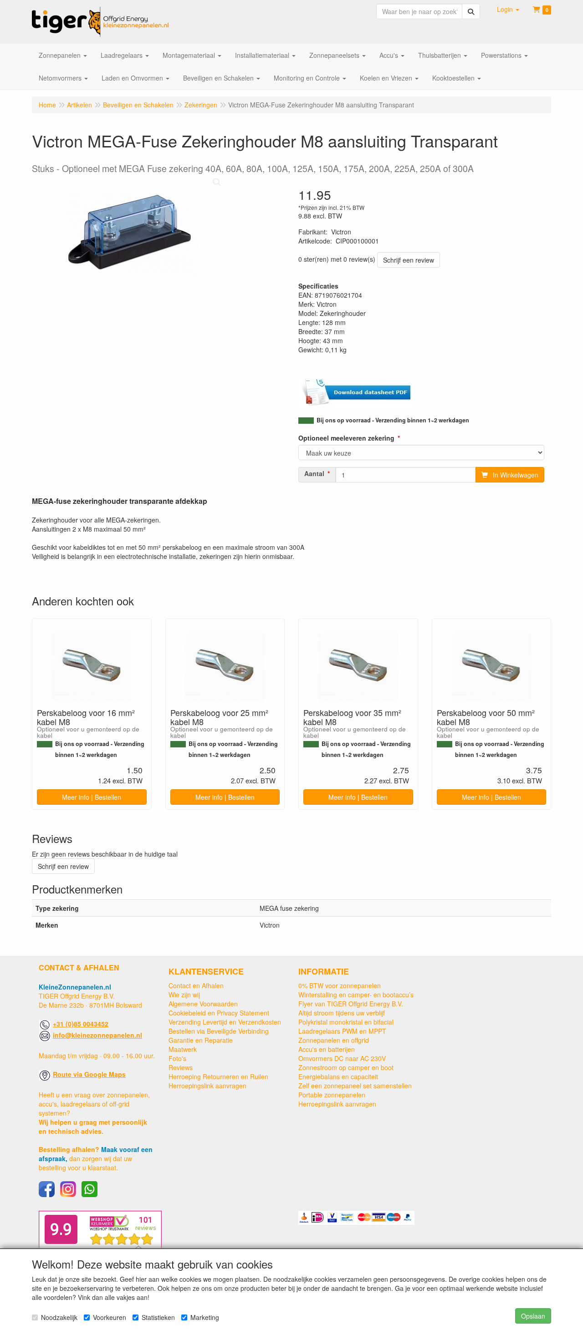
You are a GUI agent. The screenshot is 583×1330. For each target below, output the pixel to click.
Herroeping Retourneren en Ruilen (218, 1076)
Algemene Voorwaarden (203, 1003)
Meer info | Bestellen (91, 797)
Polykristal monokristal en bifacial (346, 1021)
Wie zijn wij (184, 994)
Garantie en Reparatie (201, 1040)
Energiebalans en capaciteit (338, 1076)
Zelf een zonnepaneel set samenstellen (355, 1085)
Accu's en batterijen (326, 1049)
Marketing (204, 1317)
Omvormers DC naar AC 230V (342, 1058)
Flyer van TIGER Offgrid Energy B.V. (350, 1003)
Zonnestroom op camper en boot (346, 1067)
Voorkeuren (109, 1317)
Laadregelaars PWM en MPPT (342, 1031)
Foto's (177, 1058)
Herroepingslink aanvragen (207, 1085)
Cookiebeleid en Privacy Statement (219, 1012)
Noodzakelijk (59, 1317)
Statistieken (158, 1317)
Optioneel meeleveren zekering (346, 437)
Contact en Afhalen (196, 985)
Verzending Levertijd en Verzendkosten (225, 1021)
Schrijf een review (408, 259)
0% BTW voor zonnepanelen (339, 985)
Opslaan (533, 1315)
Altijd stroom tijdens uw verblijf (341, 1012)
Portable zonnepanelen (331, 1094)
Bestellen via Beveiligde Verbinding (219, 1031)
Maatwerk (183, 1049)
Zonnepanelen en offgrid (333, 1040)
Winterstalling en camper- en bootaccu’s (356, 994)
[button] (508, 9)
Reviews (181, 1067)
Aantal (314, 473)
